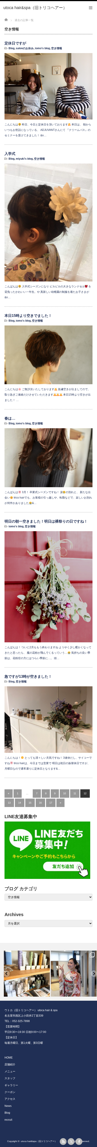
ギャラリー (11, 1085)
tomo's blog (42, 48)
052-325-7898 (21, 1021)
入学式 (10, 154)
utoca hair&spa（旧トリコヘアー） (44, 1141)
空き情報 (56, 48)
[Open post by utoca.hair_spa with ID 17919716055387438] (27, 974)
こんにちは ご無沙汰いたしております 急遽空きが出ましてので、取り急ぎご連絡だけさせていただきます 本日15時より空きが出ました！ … (48, 395)
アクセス (10, 1099)
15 (30, 802)
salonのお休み (25, 48)
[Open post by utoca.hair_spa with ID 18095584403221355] (74, 974)
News (8, 1106)
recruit (8, 1119)
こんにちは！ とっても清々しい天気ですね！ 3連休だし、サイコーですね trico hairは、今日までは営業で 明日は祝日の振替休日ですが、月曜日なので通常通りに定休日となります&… (48, 763)
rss (63, 1141)
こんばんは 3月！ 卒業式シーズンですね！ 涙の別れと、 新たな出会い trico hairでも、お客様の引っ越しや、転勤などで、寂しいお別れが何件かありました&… (48, 498)
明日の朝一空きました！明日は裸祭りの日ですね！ (46, 521)
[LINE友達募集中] (48, 850)
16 (40, 802)
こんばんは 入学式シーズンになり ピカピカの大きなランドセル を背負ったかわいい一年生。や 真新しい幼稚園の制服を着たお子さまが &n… (48, 292)
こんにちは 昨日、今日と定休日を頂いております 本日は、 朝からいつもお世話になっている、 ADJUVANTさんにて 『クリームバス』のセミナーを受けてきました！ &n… (48, 130)
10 (64, 793)
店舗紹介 (10, 1064)
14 (19, 802)
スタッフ (10, 1078)
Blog (11, 48)
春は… (10, 418)
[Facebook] (79, 1141)
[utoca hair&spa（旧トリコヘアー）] (45, 7)
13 (9, 802)
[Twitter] (71, 1141)
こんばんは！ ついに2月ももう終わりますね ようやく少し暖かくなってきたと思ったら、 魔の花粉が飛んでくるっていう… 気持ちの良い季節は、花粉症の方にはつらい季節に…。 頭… (48, 653)
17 (50, 802)
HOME (9, 1057)
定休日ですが (15, 43)
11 (75, 793)
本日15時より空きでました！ (28, 316)
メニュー (10, 1071)
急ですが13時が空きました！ (28, 676)
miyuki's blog (24, 158)
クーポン (10, 1092)
